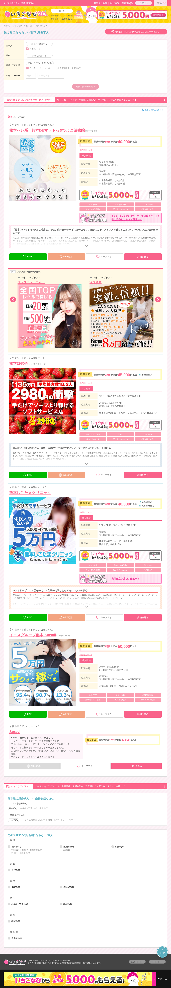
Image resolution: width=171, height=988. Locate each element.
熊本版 (29, 26)
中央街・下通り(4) (28, 808)
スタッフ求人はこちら (153, 110)
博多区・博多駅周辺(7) (32, 850)
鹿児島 (14, 932)
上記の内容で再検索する (85, 87)
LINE (29, 256)
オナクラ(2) (68, 820)
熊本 (159, 2)
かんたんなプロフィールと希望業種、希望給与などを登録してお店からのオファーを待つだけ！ (70, 786)
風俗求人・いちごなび (13, 26)
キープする (106, 256)
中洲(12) (15, 850)
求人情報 (86, 155)
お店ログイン (137, 962)
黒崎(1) (66, 850)
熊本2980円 (18, 363)
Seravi (14, 732)
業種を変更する (39, 55)
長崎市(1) (15, 887)
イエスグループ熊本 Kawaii (32, 635)
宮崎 (13, 915)
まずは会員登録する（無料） (85, 827)
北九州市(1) (68, 846)
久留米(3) (119, 846)
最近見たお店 (100, 3)
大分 (13, 863)
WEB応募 (67, 256)
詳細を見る (142, 256)
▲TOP (162, 951)
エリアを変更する (39, 44)
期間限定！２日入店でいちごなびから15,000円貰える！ (138, 32)
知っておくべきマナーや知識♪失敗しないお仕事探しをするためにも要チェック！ (72, 100)
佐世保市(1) (68, 887)
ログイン (143, 3)
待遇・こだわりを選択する (40, 63)
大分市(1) (15, 870)
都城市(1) (15, 921)
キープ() (114, 3)
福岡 (13, 840)
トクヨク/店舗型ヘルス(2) (33, 820)
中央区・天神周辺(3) (20, 853)
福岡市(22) (16, 846)
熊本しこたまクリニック (30, 493)
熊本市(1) (43, 808)
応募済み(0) (127, 3)
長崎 (13, 880)
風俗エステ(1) (54, 820)
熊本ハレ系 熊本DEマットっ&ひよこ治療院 (47, 130)
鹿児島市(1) (16, 938)
